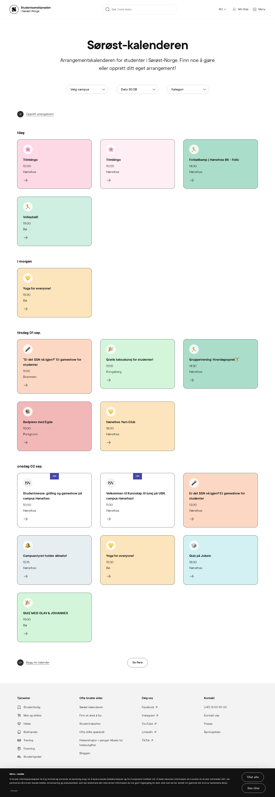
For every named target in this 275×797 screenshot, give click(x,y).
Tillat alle (253, 777)
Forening (29, 748)
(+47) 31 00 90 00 (215, 707)
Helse (27, 724)
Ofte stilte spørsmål (91, 732)
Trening (28, 740)
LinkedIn (147, 732)
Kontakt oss (211, 715)
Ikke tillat (253, 788)
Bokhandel (30, 732)
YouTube (147, 724)
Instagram (148, 715)
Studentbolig (32, 707)
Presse (208, 724)
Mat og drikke (32, 715)
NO (221, 9)
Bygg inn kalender (37, 662)
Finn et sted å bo (90, 715)
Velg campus (80, 89)
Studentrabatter (89, 724)
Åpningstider (212, 732)
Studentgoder (33, 756)
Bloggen (84, 753)
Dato (129, 89)
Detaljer (14, 791)
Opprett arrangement (40, 114)
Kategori (177, 89)
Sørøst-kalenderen (91, 707)
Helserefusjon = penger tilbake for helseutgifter (101, 743)
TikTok (146, 740)
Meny (261, 9)
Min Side (243, 9)
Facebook (148, 707)
